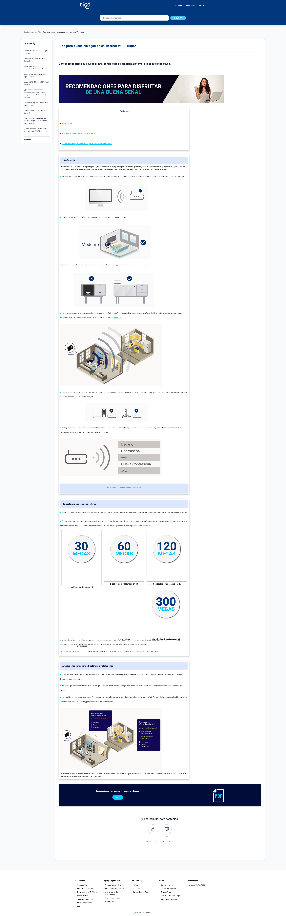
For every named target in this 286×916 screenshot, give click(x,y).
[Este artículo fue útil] (153, 829)
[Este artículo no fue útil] (167, 829)
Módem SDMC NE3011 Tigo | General (35, 60)
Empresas (190, 5)
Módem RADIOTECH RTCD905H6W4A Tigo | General (35, 67)
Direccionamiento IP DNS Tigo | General (35, 112)
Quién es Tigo (82, 885)
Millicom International (85, 888)
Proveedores (109, 901)
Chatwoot (148, 913)
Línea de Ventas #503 (197, 885)
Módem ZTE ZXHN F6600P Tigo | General (36, 83)
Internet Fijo (36, 32)
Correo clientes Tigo (140, 892)
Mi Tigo (202, 5)
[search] (134, 18)
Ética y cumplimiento (85, 903)
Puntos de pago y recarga (170, 896)
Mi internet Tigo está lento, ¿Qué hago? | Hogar (36, 104)
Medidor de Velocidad (169, 899)
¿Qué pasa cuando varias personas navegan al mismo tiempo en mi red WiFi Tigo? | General (35, 93)
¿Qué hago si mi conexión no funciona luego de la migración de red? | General (36, 120)
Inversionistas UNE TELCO (87, 892)
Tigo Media (137, 888)
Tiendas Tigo (166, 892)
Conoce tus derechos (113, 885)
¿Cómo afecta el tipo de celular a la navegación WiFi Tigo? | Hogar (36, 130)
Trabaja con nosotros (85, 899)
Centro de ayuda (167, 885)
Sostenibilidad (82, 896)
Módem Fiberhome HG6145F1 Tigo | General (35, 75)
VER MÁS (27, 139)
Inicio (26, 32)
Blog (79, 906)
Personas (178, 5)
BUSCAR (179, 18)
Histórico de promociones (114, 888)
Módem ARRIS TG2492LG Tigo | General (36, 52)
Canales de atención (168, 888)
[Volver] (22, 32)
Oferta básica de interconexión (111, 893)
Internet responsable (112, 898)
